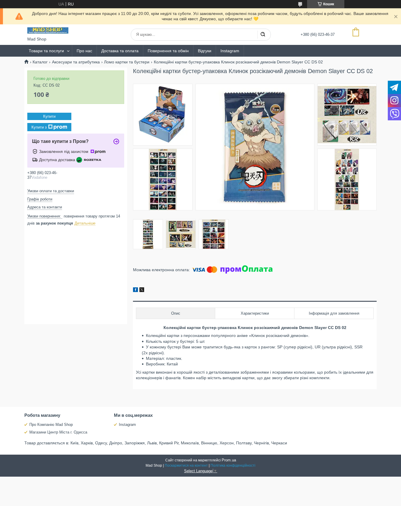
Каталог (40, 62)
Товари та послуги (46, 50)
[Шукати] (262, 35)
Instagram (229, 50)
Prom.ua (229, 460)
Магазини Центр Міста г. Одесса (58, 432)
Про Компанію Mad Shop (51, 424)
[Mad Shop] (47, 30)
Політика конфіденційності (232, 465)
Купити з (39, 127)
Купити (49, 116)
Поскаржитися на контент (186, 465)
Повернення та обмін (168, 50)
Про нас (84, 50)
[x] (141, 290)
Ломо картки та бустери (126, 62)
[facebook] (135, 290)
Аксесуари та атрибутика (76, 62)
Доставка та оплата (120, 50)
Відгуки (204, 50)
